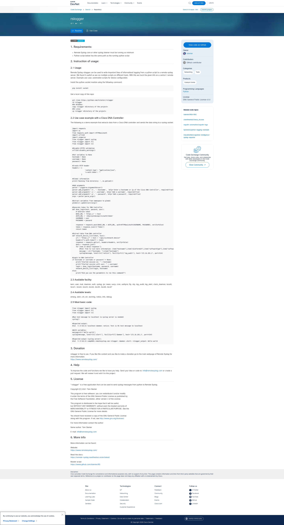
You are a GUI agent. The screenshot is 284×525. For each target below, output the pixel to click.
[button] (205, 165)
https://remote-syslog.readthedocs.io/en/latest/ (90, 457)
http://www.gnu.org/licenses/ (112, 418)
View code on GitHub (197, 45)
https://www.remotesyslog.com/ (84, 359)
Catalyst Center (189, 82)
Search (87, 9)
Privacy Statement (10, 521)
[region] (32, 518)
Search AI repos (188, 9)
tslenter (190, 53)
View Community (196, 165)
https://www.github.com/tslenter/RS (85, 464)
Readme (78, 31)
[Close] (62, 514)
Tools (198, 72)
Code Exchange (76, 9)
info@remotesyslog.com (152, 371)
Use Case (93, 31)
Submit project (207, 9)
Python (186, 91)
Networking (188, 72)
